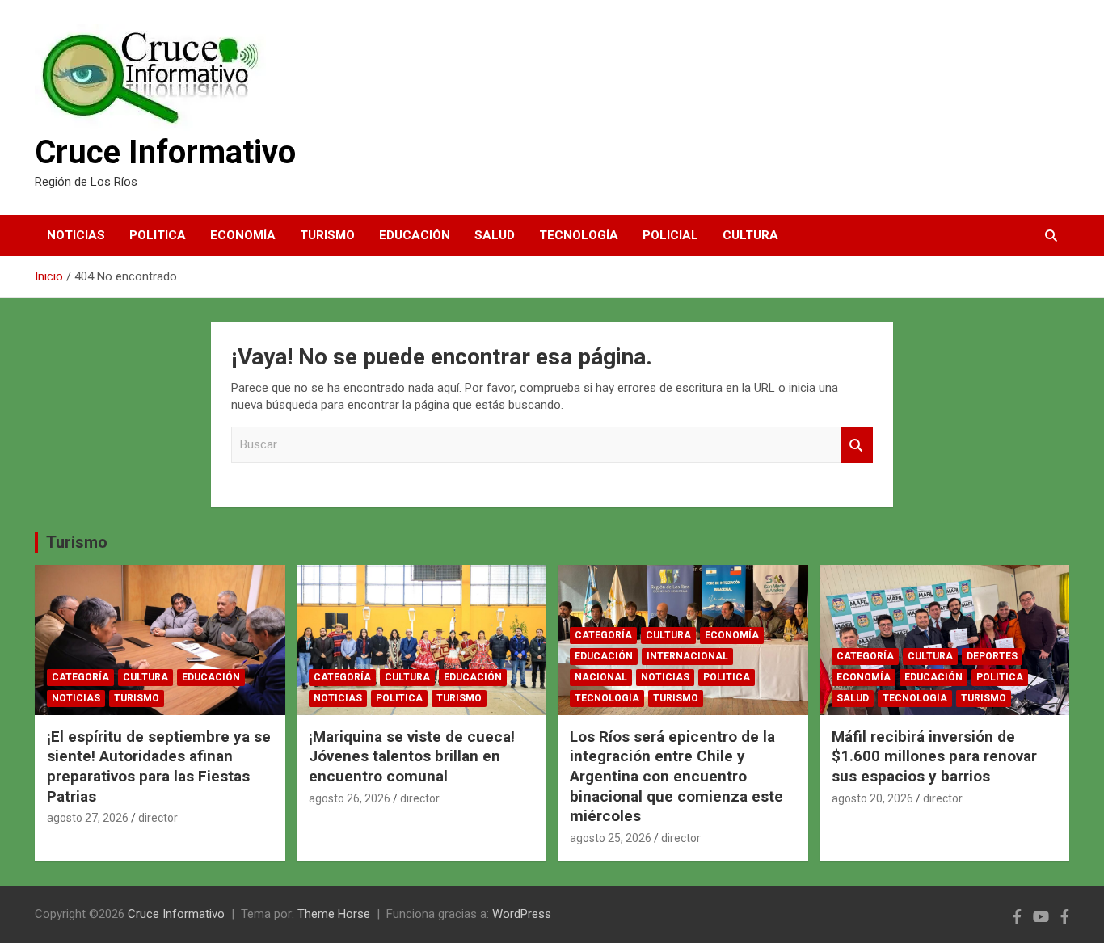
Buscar (857, 445)
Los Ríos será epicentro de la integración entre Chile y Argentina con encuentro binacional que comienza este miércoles (676, 776)
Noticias (76, 235)
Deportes (992, 656)
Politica (157, 235)
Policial (670, 235)
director (158, 817)
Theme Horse (333, 914)
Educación (414, 235)
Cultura (750, 235)
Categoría (80, 677)
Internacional (687, 656)
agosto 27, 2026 (88, 817)
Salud (494, 235)
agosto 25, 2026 (610, 837)
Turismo (327, 235)
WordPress (521, 914)
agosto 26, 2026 (349, 798)
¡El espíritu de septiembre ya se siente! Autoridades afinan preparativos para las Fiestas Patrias (159, 766)
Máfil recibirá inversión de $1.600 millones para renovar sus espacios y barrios (934, 756)
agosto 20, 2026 (872, 798)
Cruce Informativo (165, 152)
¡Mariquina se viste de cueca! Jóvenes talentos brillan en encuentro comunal (412, 756)
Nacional (601, 677)
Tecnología (578, 235)
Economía (243, 235)
